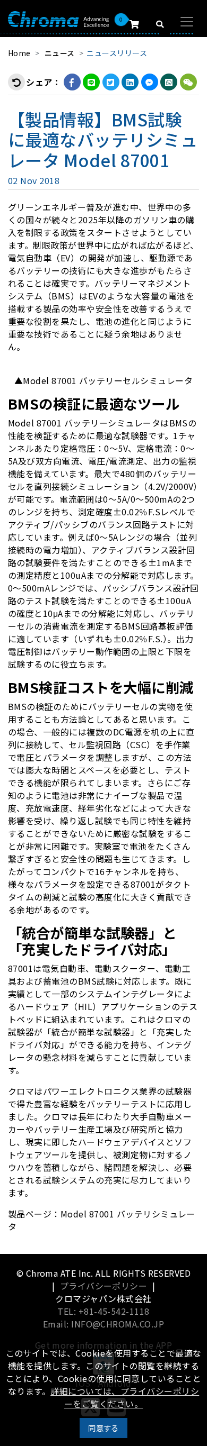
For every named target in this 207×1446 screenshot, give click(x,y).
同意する (103, 1427)
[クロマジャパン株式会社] (58, 18)
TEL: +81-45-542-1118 (103, 1311)
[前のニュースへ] (16, 82)
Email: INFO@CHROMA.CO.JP (104, 1323)
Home (19, 53)
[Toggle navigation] (187, 21)
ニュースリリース (117, 53)
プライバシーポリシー (104, 1285)
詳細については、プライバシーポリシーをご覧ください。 (124, 1397)
